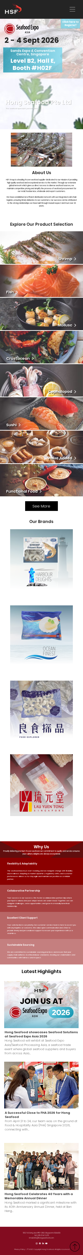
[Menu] (72, 9)
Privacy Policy (19, 1249)
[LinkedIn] (43, 1243)
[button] (64, 161)
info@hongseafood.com (44, 1238)
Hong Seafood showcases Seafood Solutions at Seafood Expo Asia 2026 (41, 1034)
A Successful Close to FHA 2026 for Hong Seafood (37, 1115)
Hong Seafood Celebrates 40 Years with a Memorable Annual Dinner (39, 1196)
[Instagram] (37, 1243)
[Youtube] (46, 1243)
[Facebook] (40, 1243)
